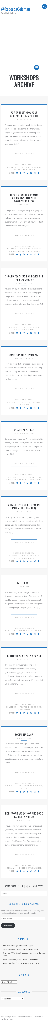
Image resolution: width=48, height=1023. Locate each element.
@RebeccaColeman (15, 9)
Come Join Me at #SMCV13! (24, 355)
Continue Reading (24, 154)
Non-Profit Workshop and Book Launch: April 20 (24, 815)
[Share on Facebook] (20, 173)
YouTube (24, 788)
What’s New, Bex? (24, 430)
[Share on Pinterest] (31, 173)
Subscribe (8, 925)
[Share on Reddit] (35, 173)
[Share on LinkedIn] (27, 173)
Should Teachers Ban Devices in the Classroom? (24, 278)
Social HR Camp (24, 734)
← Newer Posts (9, 886)
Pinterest (36, 402)
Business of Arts (17, 251)
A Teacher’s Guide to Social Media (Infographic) (24, 506)
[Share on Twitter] (17, 173)
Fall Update (24, 583)
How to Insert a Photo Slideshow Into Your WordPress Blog (24, 198)
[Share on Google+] (24, 173)
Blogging (36, 167)
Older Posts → (39, 886)
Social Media (21, 480)
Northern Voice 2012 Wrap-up (24, 656)
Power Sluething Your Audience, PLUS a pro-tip (24, 114)
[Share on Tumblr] (38, 173)
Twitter (17, 169)
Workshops (29, 169)
